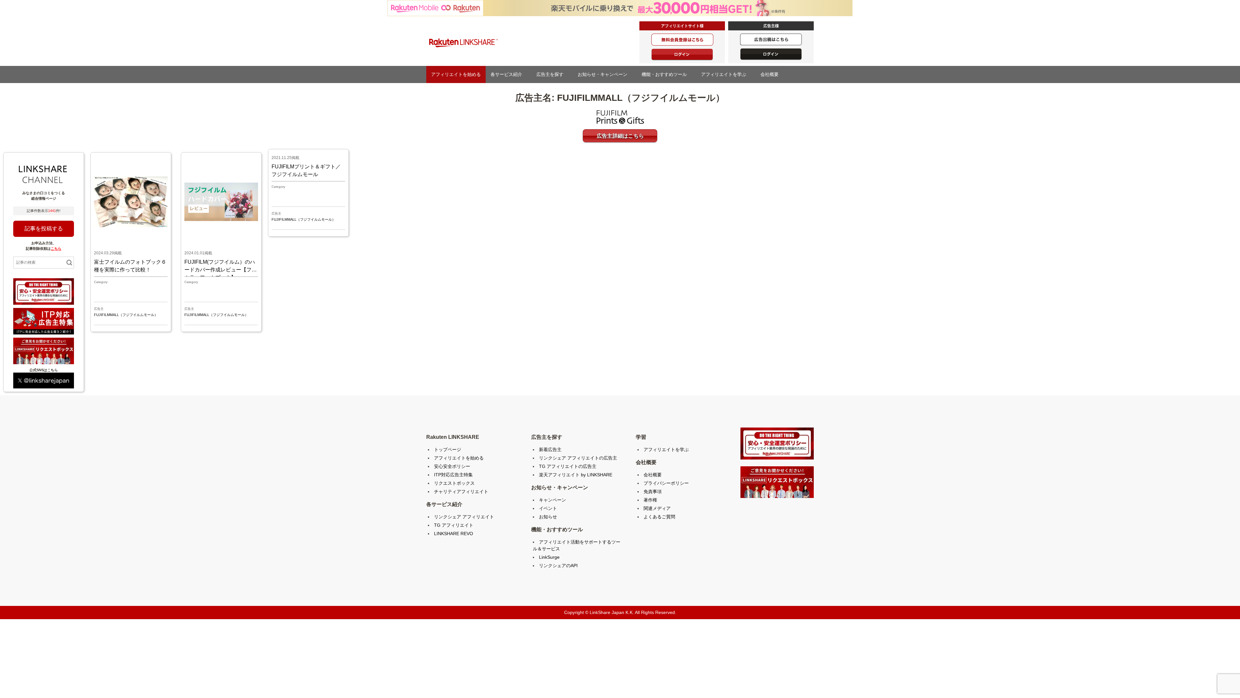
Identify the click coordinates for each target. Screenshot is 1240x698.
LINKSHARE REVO (453, 533)
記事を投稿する (44, 229)
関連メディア (657, 508)
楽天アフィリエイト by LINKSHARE (575, 474)
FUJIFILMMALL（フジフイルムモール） (126, 315)
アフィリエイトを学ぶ (726, 74)
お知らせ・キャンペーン (605, 74)
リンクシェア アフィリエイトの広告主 (578, 457)
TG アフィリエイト (453, 525)
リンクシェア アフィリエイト (464, 516)
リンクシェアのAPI (558, 565)
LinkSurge (549, 557)
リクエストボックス (454, 483)
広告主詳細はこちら (620, 136)
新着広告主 (550, 449)
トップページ (447, 449)
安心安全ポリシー (452, 466)
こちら (56, 248)
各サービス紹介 (509, 74)
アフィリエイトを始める (456, 74)
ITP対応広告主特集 (453, 474)
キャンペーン (552, 499)
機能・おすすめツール (666, 74)
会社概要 (771, 74)
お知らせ (548, 516)
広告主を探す (552, 74)
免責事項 (653, 491)
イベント (548, 508)
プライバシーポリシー (666, 483)
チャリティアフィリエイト (461, 491)
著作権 (650, 499)
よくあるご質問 (659, 516)
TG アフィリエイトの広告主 (567, 466)
